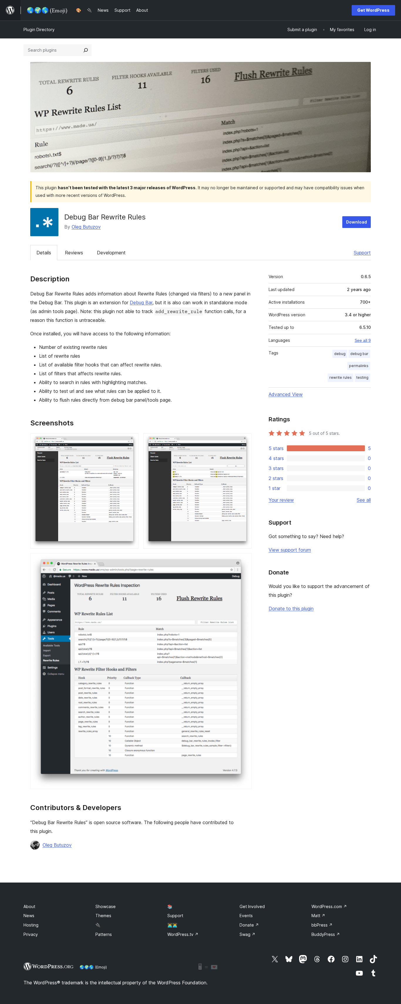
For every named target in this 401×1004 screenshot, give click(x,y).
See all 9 (363, 340)
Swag (247, 934)
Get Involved (252, 906)
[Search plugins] (86, 50)
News (28, 915)
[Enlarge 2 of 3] (244, 441)
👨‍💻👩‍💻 (172, 924)
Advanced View (286, 394)
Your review (281, 500)
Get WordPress (373, 10)
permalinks (358, 366)
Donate (249, 924)
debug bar (359, 353)
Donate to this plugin (291, 608)
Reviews (74, 253)
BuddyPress (325, 934)
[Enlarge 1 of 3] (131, 441)
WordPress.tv (182, 934)
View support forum (290, 550)
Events (246, 915)
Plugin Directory (39, 29)
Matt (318, 915)
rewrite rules (340, 377)
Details (43, 253)
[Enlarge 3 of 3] (244, 561)
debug (340, 353)
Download (356, 221)
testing (362, 377)
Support (362, 253)
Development (111, 253)
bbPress (322, 924)
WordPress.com (329, 906)
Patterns (103, 934)
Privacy (30, 934)
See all (364, 500)
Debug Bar (141, 302)
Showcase (105, 906)
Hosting (30, 924)
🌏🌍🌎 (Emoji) (93, 967)
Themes (103, 915)
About (29, 906)
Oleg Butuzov (86, 227)
